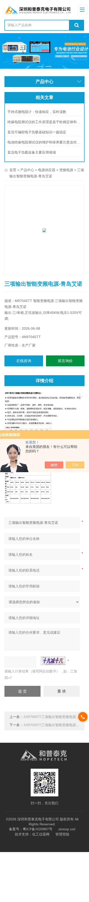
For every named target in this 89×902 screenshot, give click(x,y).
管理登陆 (62, 834)
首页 (12, 170)
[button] (41, 66)
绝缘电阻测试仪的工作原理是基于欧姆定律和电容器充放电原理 (44, 122)
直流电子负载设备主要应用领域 (31, 152)
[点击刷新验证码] (53, 661)
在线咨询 (23, 361)
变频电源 (66, 170)
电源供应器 (46, 170)
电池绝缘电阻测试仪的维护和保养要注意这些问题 (44, 142)
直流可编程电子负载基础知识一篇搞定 (36, 132)
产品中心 (27, 170)
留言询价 (65, 361)
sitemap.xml (66, 829)
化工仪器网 (40, 834)
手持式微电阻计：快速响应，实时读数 (36, 112)
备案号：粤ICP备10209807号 (30, 829)
